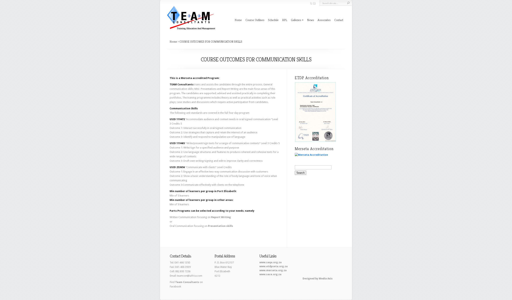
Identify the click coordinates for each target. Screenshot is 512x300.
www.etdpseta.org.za (273, 266)
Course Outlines (254, 20)
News (310, 20)
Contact (338, 20)
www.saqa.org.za (270, 262)
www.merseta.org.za (273, 270)
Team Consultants (187, 282)
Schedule (273, 20)
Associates (324, 20)
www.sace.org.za (270, 274)
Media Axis (326, 278)
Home (238, 20)
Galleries (296, 20)
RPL (284, 20)
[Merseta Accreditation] (311, 154)
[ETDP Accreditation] (315, 141)
